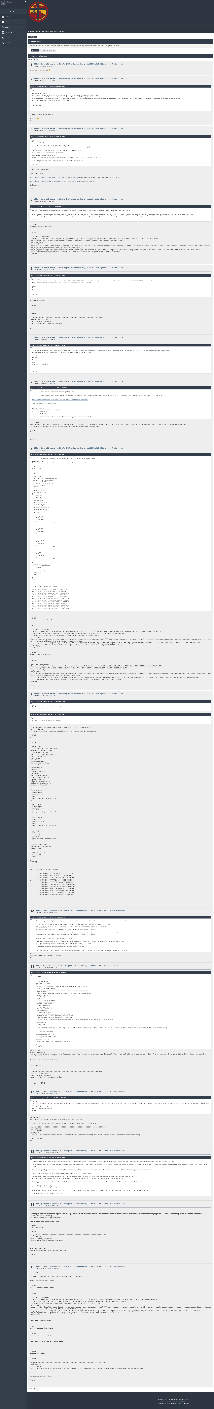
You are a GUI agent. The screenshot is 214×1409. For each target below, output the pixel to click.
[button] (25, 2)
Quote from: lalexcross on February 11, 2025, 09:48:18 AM (48, 454)
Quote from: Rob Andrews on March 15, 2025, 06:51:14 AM (48, 207)
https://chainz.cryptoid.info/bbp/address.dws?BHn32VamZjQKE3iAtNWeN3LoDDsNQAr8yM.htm (62, 181)
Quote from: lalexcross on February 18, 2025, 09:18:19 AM (48, 275)
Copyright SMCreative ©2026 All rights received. (173, 1400)
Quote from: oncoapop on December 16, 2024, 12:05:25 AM (48, 1098)
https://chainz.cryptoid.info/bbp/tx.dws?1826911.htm (48, 177)
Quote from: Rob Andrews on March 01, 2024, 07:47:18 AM (48, 1157)
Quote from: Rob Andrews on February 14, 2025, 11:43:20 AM (49, 388)
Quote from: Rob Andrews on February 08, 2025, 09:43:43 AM (49, 917)
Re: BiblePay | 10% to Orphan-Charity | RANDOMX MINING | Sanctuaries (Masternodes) (90, 64)
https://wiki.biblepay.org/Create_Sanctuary (44, 1187)
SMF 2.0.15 (164, 1401)
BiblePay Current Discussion (44, 64)
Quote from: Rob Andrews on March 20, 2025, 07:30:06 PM (48, 136)
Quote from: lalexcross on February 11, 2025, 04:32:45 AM (48, 701)
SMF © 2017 (172, 1401)
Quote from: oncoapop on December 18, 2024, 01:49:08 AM (48, 972)
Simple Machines (180, 1401)
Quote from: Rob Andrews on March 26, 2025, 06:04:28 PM (48, 86)
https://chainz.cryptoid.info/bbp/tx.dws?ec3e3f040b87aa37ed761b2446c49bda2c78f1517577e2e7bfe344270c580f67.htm (66, 157)
